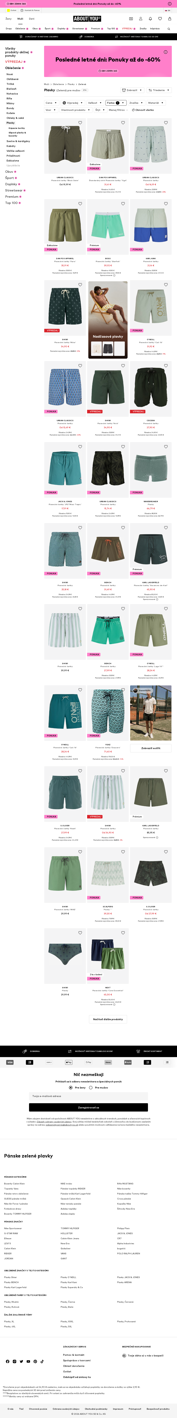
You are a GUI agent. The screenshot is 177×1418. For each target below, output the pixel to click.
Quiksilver (66, 1248)
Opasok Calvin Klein (71, 1198)
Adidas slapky (68, 1213)
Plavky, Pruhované (126, 1321)
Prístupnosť (135, 1409)
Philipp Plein (123, 1228)
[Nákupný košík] (170, 19)
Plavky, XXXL (67, 1321)
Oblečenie (58, 84)
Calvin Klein (10, 1248)
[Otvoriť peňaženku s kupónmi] (131, 19)
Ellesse (7, 1238)
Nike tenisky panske (71, 1203)
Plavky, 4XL (10, 1326)
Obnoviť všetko (144, 109)
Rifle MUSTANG (125, 1183)
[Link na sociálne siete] (8, 1361)
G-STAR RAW (11, 1233)
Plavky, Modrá (11, 1302)
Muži (20, 18)
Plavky (71, 84)
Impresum (118, 1409)
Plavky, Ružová (11, 1307)
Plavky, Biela (67, 1307)
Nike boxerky (124, 1188)
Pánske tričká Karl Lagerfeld (75, 1193)
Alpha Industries (125, 1243)
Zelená (82, 84)
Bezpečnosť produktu (158, 1409)
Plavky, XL (9, 1321)
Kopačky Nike (124, 1203)
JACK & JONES (125, 1233)
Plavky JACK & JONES (128, 1277)
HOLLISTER (67, 1233)
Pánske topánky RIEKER (73, 1188)
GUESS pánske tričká (15, 1198)
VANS (63, 1253)
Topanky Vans (11, 1188)
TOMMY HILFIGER (70, 1228)
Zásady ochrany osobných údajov (54, 1121)
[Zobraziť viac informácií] (65, 189)
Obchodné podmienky (96, 1409)
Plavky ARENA (124, 1282)
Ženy (9, 18)
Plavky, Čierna (68, 1302)
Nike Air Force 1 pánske (16, 1203)
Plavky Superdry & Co (72, 1287)
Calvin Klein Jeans (70, 1238)
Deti (31, 18)
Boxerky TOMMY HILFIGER (17, 1213)
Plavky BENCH (11, 1282)
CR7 (119, 1238)
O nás (10, 1409)
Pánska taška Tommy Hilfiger (132, 1193)
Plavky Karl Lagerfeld (15, 1287)
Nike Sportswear (13, 1228)
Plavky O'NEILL (68, 1277)
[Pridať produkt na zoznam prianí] (80, 123)
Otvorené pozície (38, 1409)
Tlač (21, 1409)
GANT (64, 1258)
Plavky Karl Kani (69, 1282)
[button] (132, 90)
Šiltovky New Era (126, 1208)
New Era (65, 1243)
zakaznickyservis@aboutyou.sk (62, 1125)
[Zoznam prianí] (160, 19)
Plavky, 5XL (66, 1326)
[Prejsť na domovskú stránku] (23, 1348)
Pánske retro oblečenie (16, 1193)
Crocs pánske (124, 1198)
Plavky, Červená (125, 1302)
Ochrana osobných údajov (66, 1409)
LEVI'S (7, 1243)
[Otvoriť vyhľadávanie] (167, 29)
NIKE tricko (66, 1183)
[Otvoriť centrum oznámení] (150, 19)
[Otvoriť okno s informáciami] (170, 4)
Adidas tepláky (69, 1208)
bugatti (121, 1248)
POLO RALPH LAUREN (128, 1253)
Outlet (13, 10)
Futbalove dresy (12, 1208)
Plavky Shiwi (10, 1277)
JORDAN (8, 1258)
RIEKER (8, 1253)
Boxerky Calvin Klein (14, 1183)
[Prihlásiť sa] (141, 19)
